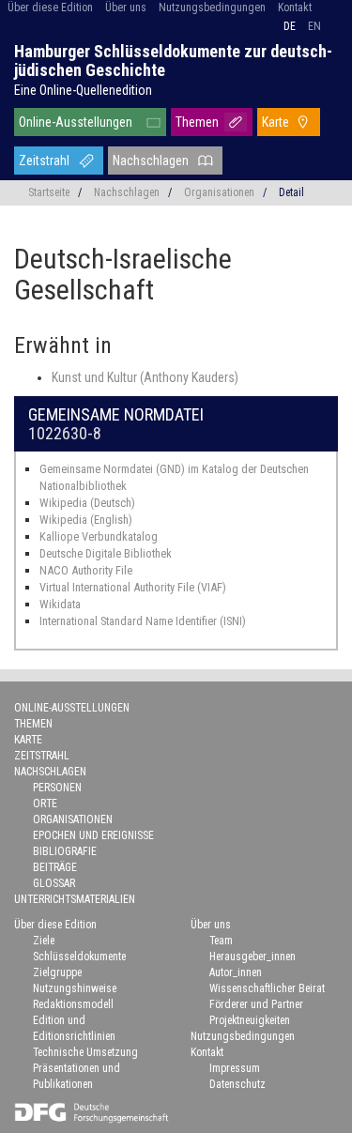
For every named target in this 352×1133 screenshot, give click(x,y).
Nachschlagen (151, 160)
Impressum (234, 1068)
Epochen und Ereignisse (93, 835)
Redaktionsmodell (73, 1004)
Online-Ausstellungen (75, 122)
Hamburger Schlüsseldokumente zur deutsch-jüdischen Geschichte (173, 60)
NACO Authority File (85, 570)
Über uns (125, 7)
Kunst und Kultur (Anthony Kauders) (145, 377)
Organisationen (219, 192)
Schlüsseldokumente (79, 956)
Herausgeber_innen (252, 956)
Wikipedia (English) (85, 520)
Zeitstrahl (44, 160)
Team (221, 940)
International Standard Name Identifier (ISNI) (142, 621)
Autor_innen (235, 972)
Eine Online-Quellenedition (83, 90)
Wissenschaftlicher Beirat (267, 988)
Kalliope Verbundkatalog (98, 536)
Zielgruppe (57, 972)
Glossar (54, 883)
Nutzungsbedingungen (212, 7)
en (314, 26)
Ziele (43, 940)
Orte (45, 803)
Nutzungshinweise (74, 988)
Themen (197, 122)
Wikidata (60, 604)
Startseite (48, 192)
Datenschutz (237, 1084)
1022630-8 (64, 433)
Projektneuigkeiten (249, 1020)
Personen (57, 787)
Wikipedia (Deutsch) (87, 503)
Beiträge (55, 867)
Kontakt (295, 7)
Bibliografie (65, 851)
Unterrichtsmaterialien (74, 899)
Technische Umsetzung (85, 1052)
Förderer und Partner (256, 1004)
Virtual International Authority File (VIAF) (132, 587)
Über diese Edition (50, 7)
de (289, 26)
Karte (275, 122)
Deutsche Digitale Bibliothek (105, 553)
